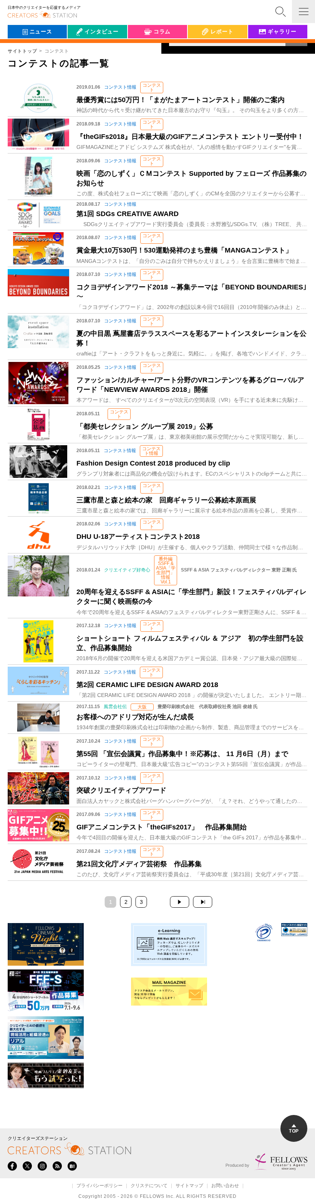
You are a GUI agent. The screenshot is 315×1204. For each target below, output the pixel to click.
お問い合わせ (225, 1186)
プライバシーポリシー (99, 1186)
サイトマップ (189, 1186)
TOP (293, 1131)
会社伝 (82, 49)
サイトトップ (22, 51)
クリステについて (149, 1186)
